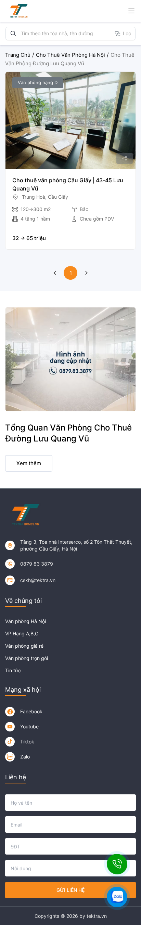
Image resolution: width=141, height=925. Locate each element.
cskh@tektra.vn (37, 580)
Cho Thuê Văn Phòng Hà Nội (70, 55)
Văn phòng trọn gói (26, 658)
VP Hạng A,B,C (21, 633)
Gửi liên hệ (70, 890)
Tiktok (27, 741)
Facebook (31, 711)
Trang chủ (17, 55)
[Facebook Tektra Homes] (10, 711)
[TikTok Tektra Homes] (10, 741)
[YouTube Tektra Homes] (10, 726)
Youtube (29, 726)
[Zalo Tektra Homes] (10, 757)
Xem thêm (28, 463)
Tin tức (13, 670)
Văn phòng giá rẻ (24, 646)
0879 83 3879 (36, 564)
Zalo (25, 756)
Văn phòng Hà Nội (25, 621)
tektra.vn (97, 916)
